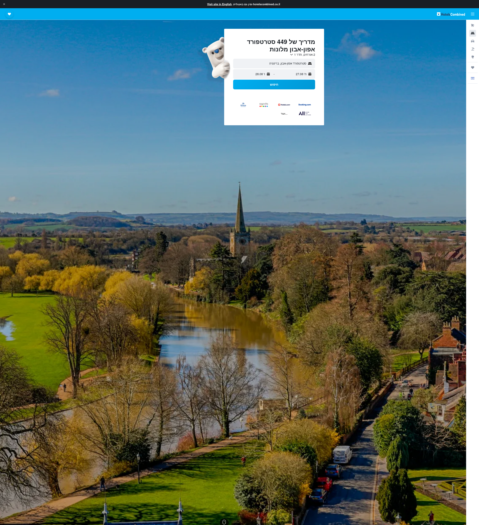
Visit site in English (219, 4)
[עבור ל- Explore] (473, 57)
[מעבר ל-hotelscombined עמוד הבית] (451, 14)
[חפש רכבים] (473, 41)
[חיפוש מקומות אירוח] (473, 33)
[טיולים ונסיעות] (473, 67)
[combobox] (302, 54)
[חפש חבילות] (473, 49)
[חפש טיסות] (473, 25)
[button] (4, 4)
